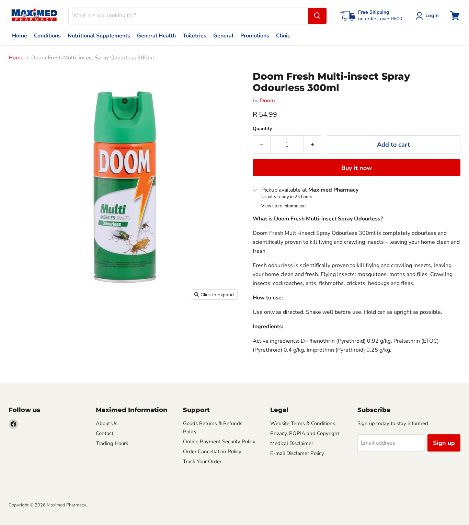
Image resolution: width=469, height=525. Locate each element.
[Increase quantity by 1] (312, 144)
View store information (283, 206)
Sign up (444, 443)
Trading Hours (112, 443)
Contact (104, 433)
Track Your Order (202, 461)
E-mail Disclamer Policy (297, 453)
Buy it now (356, 168)
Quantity (262, 129)
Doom (267, 100)
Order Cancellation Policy (212, 451)
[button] (429, 16)
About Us (106, 423)
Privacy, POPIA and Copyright (304, 433)
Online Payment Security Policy (219, 441)
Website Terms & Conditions (302, 423)
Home (16, 58)
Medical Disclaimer (291, 443)
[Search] (317, 16)
